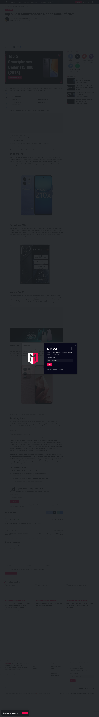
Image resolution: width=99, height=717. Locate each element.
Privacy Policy (6, 713)
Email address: (51, 357)
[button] (25, 713)
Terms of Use (15, 713)
